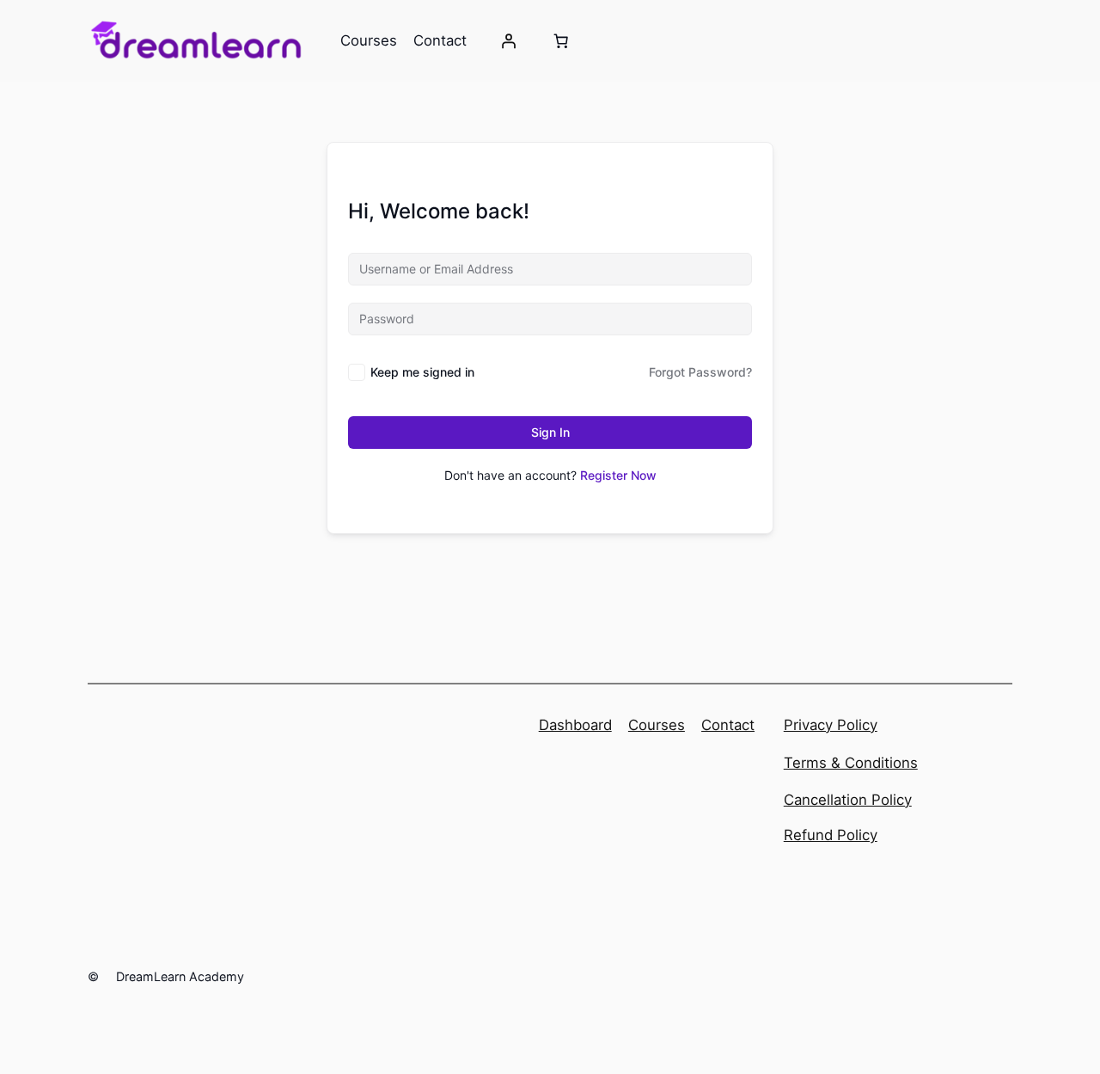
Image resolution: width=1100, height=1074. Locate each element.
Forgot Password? (700, 372)
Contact (728, 724)
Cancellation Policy (848, 799)
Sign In (550, 432)
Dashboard (575, 724)
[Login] (509, 41)
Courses (656, 724)
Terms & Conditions (851, 762)
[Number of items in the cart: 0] (561, 41)
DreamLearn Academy (180, 976)
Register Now (618, 475)
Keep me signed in (422, 372)
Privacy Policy (830, 724)
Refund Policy (830, 835)
